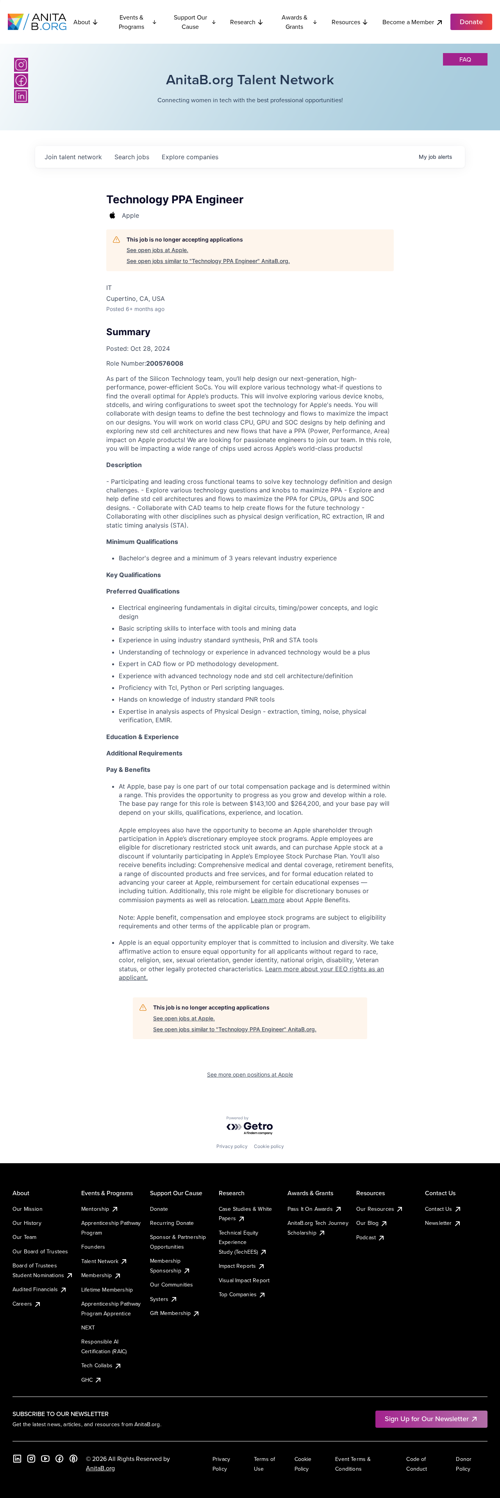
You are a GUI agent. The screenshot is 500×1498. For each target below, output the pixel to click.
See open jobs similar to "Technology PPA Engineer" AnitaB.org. (208, 261)
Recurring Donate (172, 1223)
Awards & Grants (294, 22)
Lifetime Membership (107, 1290)
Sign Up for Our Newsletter (427, 1418)
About (81, 22)
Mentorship (95, 1209)
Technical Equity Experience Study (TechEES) (239, 1242)
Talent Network (99, 1261)
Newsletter (438, 1223)
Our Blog (367, 1223)
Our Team (24, 1237)
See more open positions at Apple (250, 1074)
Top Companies (238, 1294)
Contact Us (438, 1209)
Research (242, 22)
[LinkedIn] (21, 96)
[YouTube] (45, 1458)
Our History (26, 1223)
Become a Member (408, 22)
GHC (87, 1380)
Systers (159, 1299)
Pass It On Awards (310, 1209)
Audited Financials (35, 1289)
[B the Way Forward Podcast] (73, 1458)
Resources (346, 22)
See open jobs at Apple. (157, 250)
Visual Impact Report (244, 1280)
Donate (159, 1209)
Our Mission (27, 1209)
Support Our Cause (190, 22)
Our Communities (171, 1284)
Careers (22, 1304)
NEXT (88, 1327)
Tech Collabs (96, 1365)
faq (465, 59)
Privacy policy (232, 1146)
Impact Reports (237, 1266)
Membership (96, 1275)
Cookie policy (269, 1146)
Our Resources (375, 1209)
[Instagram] (21, 65)
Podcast (366, 1237)
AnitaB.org (100, 1468)
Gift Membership (170, 1313)
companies (190, 157)
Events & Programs (131, 22)
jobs (131, 157)
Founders (93, 1247)
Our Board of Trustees (40, 1251)
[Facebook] (21, 80)
